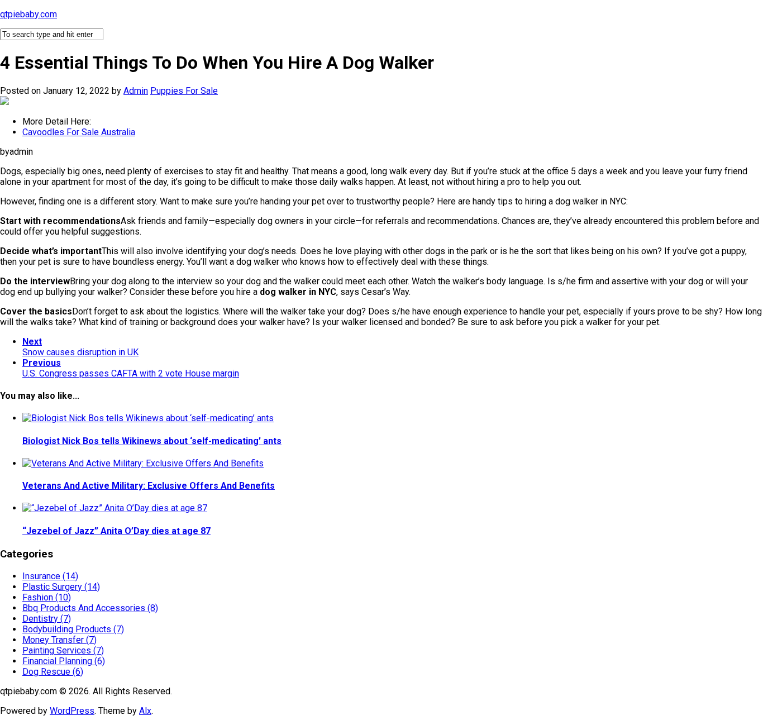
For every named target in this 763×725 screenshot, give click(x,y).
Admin (135, 90)
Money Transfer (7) (59, 640)
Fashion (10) (46, 597)
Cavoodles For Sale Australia (78, 132)
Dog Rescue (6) (52, 671)
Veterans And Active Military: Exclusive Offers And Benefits (148, 485)
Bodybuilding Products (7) (73, 629)
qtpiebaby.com (28, 14)
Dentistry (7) (46, 618)
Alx (145, 710)
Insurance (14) (50, 576)
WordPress (72, 710)
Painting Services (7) (63, 650)
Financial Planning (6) (63, 661)
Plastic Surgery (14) (61, 586)
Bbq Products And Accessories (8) (90, 608)
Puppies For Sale (184, 90)
